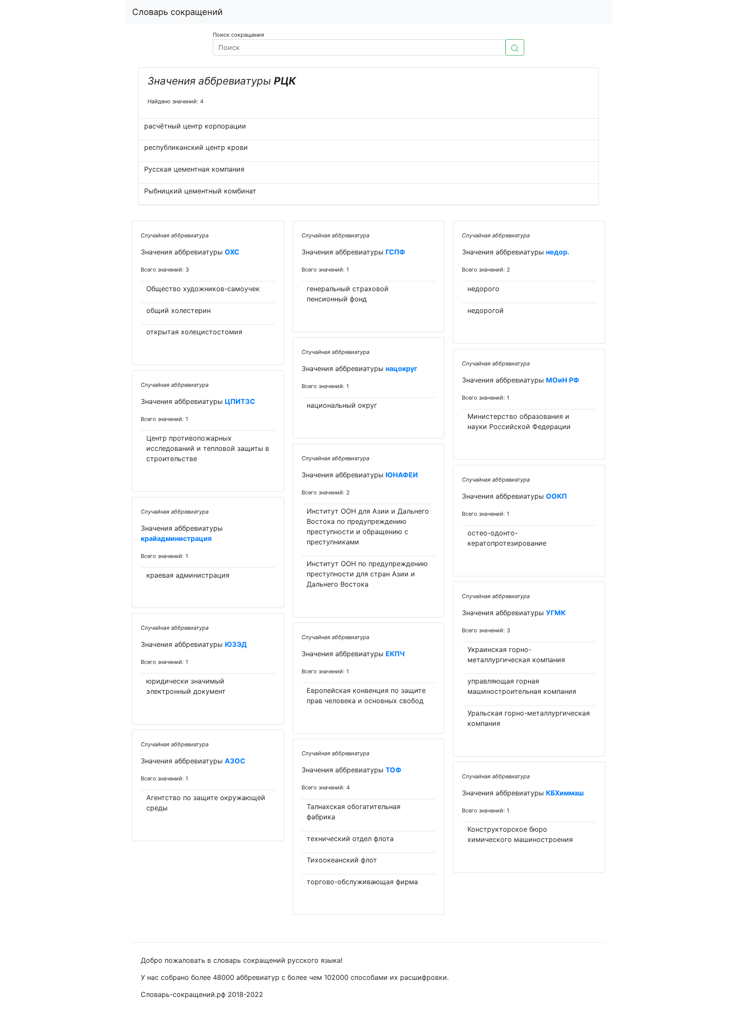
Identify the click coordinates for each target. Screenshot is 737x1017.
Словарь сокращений (177, 12)
